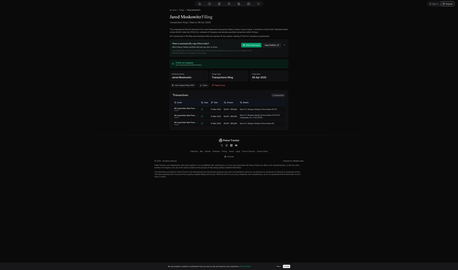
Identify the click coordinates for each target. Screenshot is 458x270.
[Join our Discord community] (236, 145)
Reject (278, 266)
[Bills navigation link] (238, 4)
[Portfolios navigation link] (209, 4)
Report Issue (220, 85)
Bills (201, 151)
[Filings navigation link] (219, 4)
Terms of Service (248, 151)
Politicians (194, 151)
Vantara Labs (298, 161)
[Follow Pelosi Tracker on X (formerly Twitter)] (222, 145)
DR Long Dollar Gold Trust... (185, 108)
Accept (286, 266)
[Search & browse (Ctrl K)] (258, 4)
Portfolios (216, 151)
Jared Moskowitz (181, 77)
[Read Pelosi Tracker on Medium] (231, 145)
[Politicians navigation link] (229, 4)
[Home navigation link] (199, 4)
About (231, 151)
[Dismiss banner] (284, 45)
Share (205, 85)
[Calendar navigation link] (248, 4)
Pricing (224, 151)
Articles (208, 151)
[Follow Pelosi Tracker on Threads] (226, 145)
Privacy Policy (262, 151)
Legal (238, 151)
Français (230, 157)
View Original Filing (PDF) (184, 85)
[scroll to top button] (454, 257)
